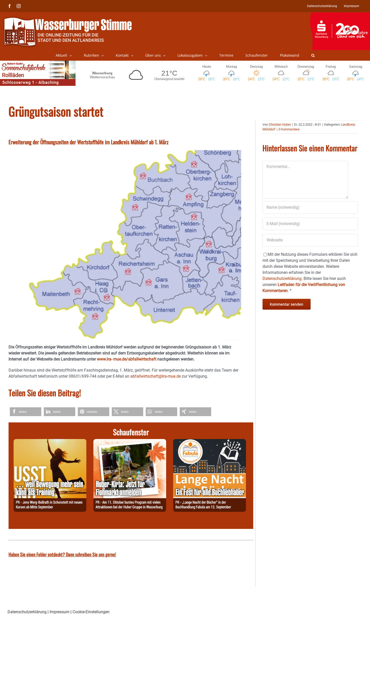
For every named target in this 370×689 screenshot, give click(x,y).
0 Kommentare (289, 129)
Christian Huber (280, 124)
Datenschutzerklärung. (283, 278)
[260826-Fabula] (209, 442)
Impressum (59, 611)
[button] (313, 55)
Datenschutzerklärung (27, 611)
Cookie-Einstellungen (90, 611)
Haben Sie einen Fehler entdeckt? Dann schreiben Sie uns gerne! (62, 554)
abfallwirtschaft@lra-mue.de (155, 376)
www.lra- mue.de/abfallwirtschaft (126, 359)
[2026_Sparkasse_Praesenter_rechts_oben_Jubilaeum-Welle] (340, 15)
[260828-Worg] (50, 442)
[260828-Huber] (129, 442)
